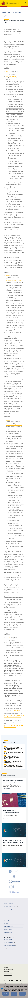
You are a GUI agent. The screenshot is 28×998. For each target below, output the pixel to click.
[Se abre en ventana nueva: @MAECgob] (4, 980)
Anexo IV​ (8, 637)
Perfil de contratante (8, 932)
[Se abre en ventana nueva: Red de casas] (14, 887)
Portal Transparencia (8, 953)
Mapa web (6, 977)
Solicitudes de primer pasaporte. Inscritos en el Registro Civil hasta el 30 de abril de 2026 (13, 748)
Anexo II (8, 275)
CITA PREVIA (16, 710)
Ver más (5, 993)
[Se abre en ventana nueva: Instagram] (14, 980)
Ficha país (5, 914)
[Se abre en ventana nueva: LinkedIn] (20, 980)
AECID (5, 948)
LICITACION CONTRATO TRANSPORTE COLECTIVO (13, 753)
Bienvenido (10, 12)
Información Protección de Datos (10, 906)
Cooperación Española (8, 939)
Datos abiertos (6, 917)
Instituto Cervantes (7, 951)
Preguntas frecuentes (8, 912)
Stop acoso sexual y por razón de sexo (11, 909)
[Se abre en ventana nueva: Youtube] (12, 980)
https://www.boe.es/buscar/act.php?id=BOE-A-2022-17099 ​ (14, 726)
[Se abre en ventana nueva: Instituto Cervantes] (14, 876)
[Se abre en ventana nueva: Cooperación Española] (14, 871)
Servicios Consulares (17, 12)
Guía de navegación (8, 973)
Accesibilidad (6, 971)
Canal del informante (8, 929)
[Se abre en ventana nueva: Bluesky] (17, 980)
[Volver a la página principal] (10, 3)
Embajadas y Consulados (8, 903)
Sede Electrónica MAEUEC (9, 942)
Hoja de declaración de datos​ (14, 76)
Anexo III (8, 420)
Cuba (6, 15)
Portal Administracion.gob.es (9, 945)
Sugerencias (6, 923)
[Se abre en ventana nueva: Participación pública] (14, 881)
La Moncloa (6, 956)
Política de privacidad (8, 969)
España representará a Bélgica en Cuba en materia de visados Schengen (13, 766)
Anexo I (8, 71)
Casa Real (5, 959)
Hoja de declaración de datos (14, 280)
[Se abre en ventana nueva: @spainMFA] (7, 980)
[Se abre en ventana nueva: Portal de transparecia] (14, 892)
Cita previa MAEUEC (7, 920)
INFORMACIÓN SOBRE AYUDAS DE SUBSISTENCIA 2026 (12, 762)
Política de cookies (8, 975)
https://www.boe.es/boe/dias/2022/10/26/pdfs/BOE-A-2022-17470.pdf (14, 716)
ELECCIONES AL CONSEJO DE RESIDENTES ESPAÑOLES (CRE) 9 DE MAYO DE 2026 (12, 757)
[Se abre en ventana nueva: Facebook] (9, 980)
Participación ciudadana (8, 926)
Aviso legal (6, 967)
